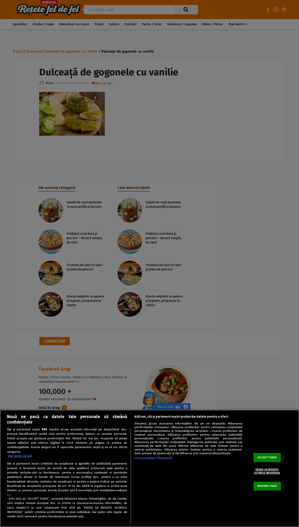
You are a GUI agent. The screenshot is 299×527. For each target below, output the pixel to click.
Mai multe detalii (20, 456)
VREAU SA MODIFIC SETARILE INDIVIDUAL (267, 471)
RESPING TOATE (267, 486)
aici (9, 495)
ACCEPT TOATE (267, 457)
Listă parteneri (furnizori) (153, 458)
